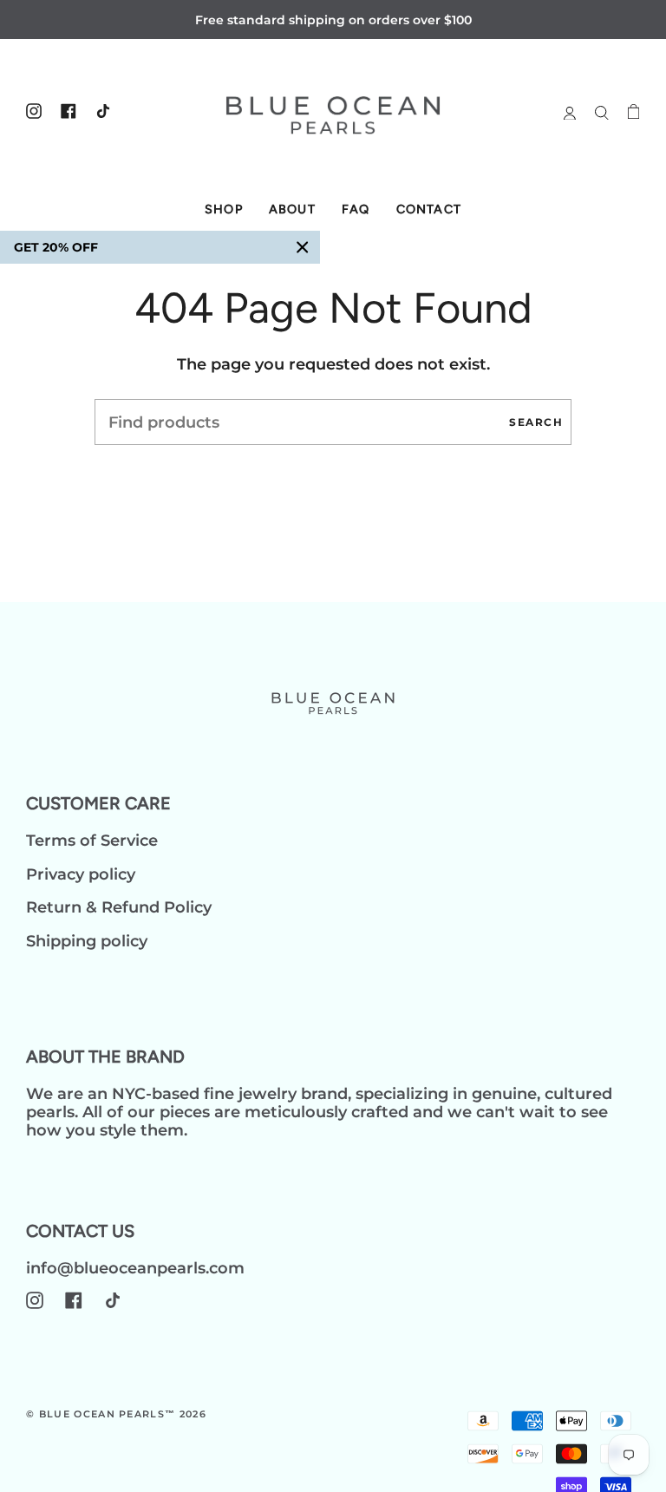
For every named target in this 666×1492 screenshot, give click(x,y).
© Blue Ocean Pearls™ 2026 (116, 1414)
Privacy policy (80, 874)
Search (536, 422)
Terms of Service (92, 840)
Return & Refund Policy (119, 907)
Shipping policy (86, 941)
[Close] (302, 247)
